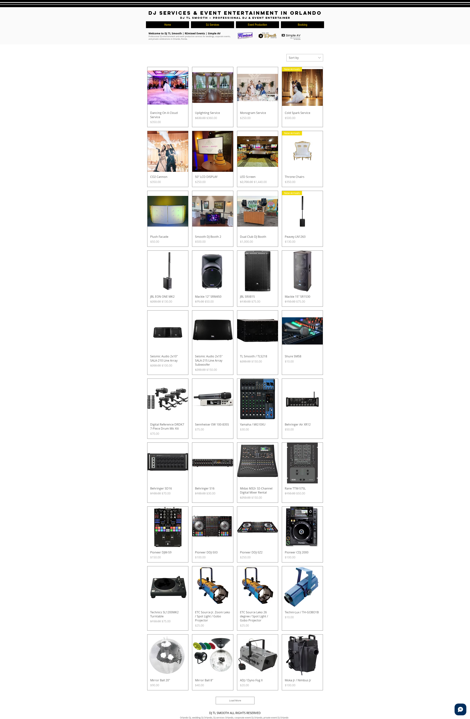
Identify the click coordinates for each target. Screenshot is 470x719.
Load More (235, 700)
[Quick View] (167, 87)
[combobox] (304, 57)
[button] (302, 24)
